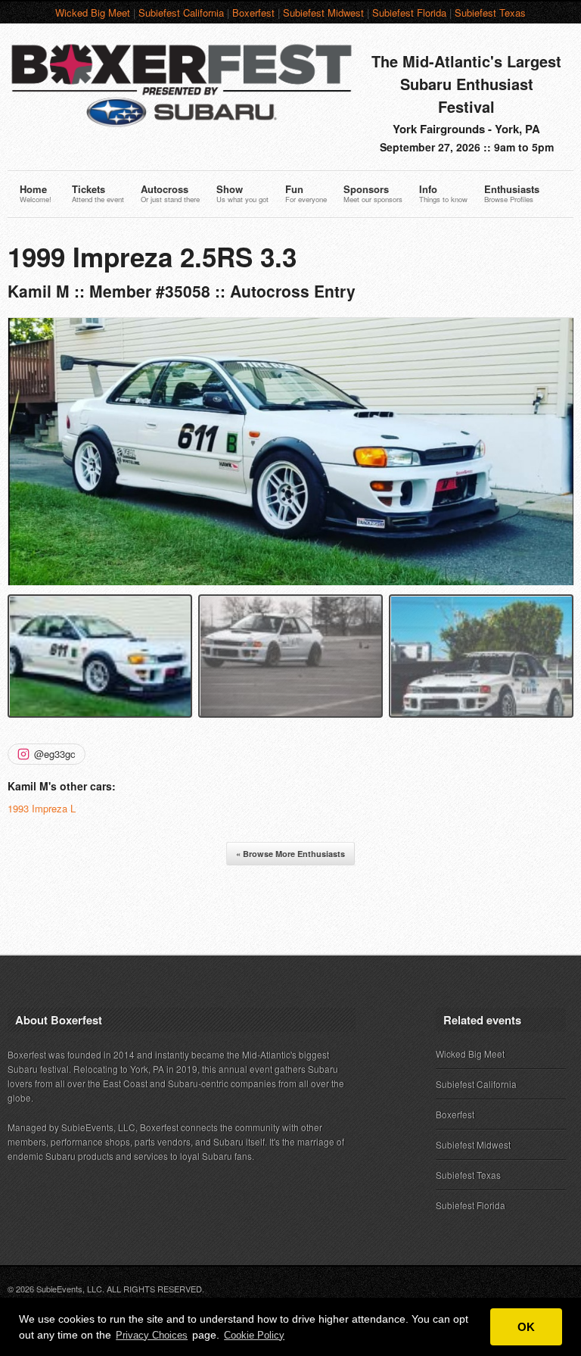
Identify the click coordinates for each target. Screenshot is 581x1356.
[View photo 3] (481, 656)
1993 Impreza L (42, 808)
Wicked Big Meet (92, 12)
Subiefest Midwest (323, 12)
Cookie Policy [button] (254, 1335)
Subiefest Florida (409, 12)
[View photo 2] (290, 656)
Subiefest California (181, 12)
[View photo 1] (100, 656)
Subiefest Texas (490, 12)
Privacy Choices (152, 1335)
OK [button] (526, 1326)
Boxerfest (253, 12)
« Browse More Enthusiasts (290, 853)
